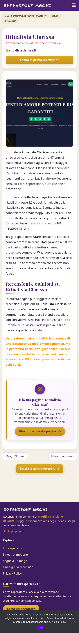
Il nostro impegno (15, 555)
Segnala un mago (15, 561)
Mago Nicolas (15, 456)
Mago (55, 16)
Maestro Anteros (61, 456)
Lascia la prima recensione (39, 60)
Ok (40, 627)
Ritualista (10, 21)
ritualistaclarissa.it (22, 50)
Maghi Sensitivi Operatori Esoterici (25, 16)
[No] (74, 621)
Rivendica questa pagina (38, 431)
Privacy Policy (12, 573)
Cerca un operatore (21, 609)
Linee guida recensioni (18, 567)
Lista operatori (13, 548)
